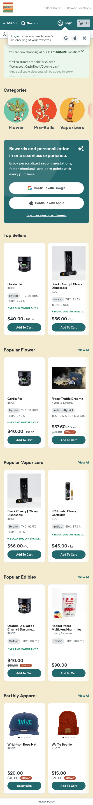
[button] (49, 38)
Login (68, 23)
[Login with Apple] (75, 38)
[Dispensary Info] (4, 34)
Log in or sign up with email (47, 215)
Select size (24, 785)
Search (32, 23)
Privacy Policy (46, 801)
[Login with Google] (66, 38)
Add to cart (24, 327)
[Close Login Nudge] (84, 38)
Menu (11, 23)
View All (83, 350)
